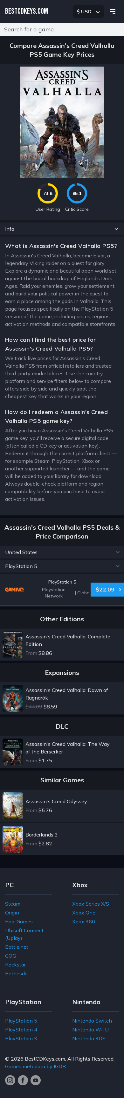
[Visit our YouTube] (36, 1080)
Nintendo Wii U (90, 1029)
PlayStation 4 (21, 1029)
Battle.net (16, 947)
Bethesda (16, 973)
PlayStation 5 (21, 1020)
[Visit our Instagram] (10, 1080)
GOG (10, 956)
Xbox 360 (83, 921)
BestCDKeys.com (45, 1059)
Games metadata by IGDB (35, 1066)
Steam (12, 904)
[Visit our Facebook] (23, 1080)
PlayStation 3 (21, 1038)
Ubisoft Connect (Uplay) (24, 934)
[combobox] (62, 29)
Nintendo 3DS (89, 1038)
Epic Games (19, 921)
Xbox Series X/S (90, 904)
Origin (12, 912)
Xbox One (83, 912)
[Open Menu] (112, 11)
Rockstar (15, 964)
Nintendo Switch (92, 1020)
